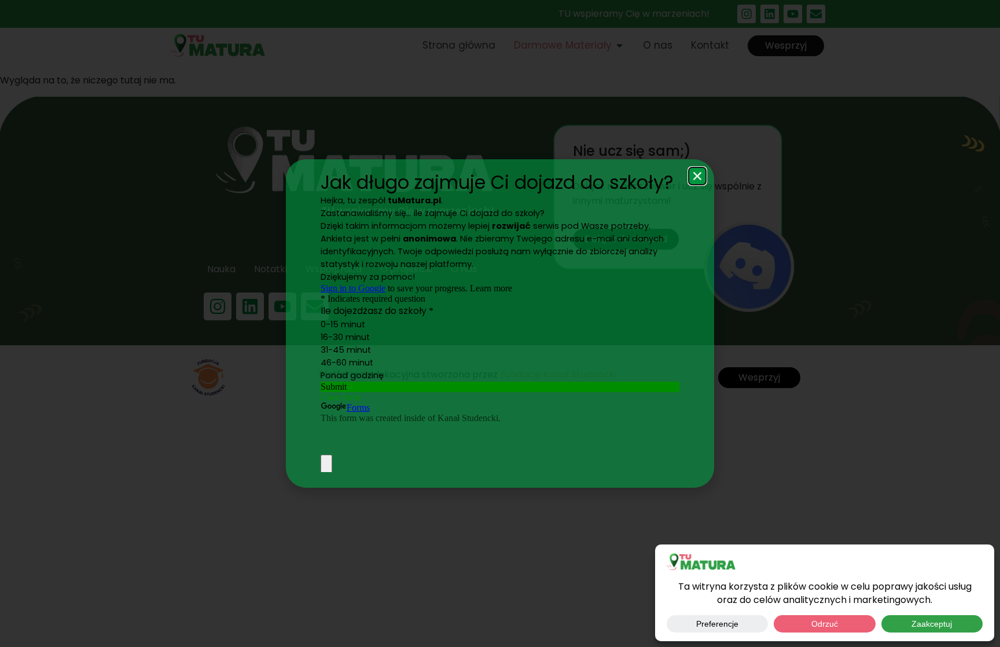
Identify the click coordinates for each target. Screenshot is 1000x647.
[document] (500, 323)
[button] (697, 176)
